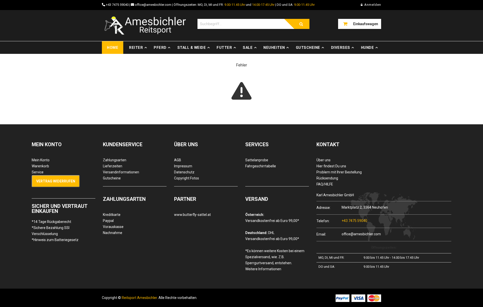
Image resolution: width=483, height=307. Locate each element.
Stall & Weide (191, 47)
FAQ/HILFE (324, 184)
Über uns (323, 160)
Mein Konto (41, 160)
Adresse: (323, 207)
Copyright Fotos (186, 178)
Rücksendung (327, 178)
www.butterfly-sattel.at (192, 215)
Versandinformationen (121, 172)
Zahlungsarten (114, 160)
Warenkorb (40, 166)
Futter (224, 47)
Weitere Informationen (263, 269)
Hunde (367, 47)
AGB (177, 160)
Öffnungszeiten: (384, 247)
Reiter (136, 47)
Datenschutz (184, 172)
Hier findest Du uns (331, 166)
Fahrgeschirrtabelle (260, 166)
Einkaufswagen (365, 24)
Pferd (160, 47)
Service (38, 172)
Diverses (340, 47)
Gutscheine (308, 47)
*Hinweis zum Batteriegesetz (55, 240)
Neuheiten (274, 47)
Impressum (183, 166)
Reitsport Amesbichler (139, 298)
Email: (321, 234)
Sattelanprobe (256, 160)
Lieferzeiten (112, 166)
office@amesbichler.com (153, 5)
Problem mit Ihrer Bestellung (339, 172)
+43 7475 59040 (117, 5)
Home (112, 47)
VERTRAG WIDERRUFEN (55, 181)
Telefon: (323, 221)
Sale (248, 47)
